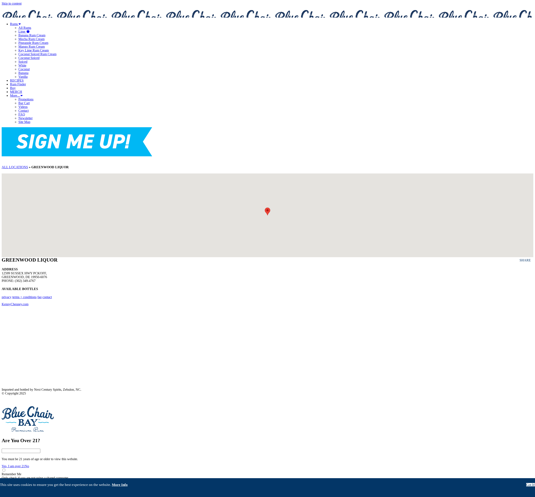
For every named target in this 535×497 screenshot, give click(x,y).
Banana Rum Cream (31, 35)
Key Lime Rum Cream (33, 50)
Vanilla (23, 76)
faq (39, 297)
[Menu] (267, 159)
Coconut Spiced (28, 58)
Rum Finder (18, 84)
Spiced (22, 61)
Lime (22, 31)
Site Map (24, 122)
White (22, 65)
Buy (13, 88)
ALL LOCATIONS (15, 167)
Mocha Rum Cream (31, 39)
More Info (120, 485)
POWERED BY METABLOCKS (19, 400)
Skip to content (12, 3)
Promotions (25, 99)
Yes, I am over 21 (13, 466)
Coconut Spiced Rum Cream (37, 54)
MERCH (16, 92)
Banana (23, 73)
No (27, 466)
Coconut (24, 69)
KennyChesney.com (15, 304)
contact (47, 297)
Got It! (530, 485)
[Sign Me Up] (77, 142)
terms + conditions (24, 297)
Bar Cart (24, 103)
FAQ (21, 114)
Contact (23, 110)
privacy (6, 297)
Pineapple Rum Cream (33, 43)
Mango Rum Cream (31, 46)
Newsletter (25, 118)
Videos (23, 107)
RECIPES (17, 80)
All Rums (24, 28)
